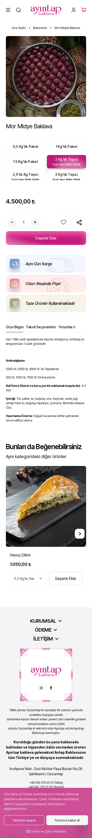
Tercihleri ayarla (24, 820)
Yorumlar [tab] (66, 327)
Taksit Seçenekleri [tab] (41, 327)
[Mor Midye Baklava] (46, 76)
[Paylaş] (79, 222)
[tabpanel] (46, 382)
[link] (41, 688)
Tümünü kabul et (67, 820)
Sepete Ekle (46, 238)
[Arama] (18, 10)
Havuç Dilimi (20, 555)
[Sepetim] (84, 10)
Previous (12, 534)
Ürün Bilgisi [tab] (15, 327)
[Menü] (8, 10)
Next (80, 534)
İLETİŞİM (43, 639)
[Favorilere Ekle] (63, 222)
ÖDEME (43, 630)
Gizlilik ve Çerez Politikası (47, 831)
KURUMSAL (43, 621)
